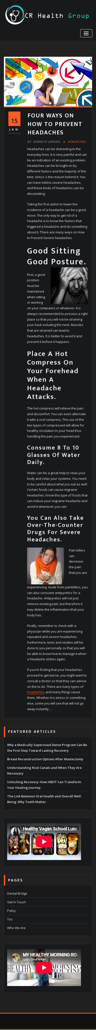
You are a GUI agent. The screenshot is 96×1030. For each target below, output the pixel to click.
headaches (35, 692)
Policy (11, 910)
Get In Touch (16, 902)
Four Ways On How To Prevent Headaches (55, 124)
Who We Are (16, 928)
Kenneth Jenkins (44, 141)
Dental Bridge (17, 893)
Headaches (77, 141)
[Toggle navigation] (86, 33)
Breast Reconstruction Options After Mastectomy (45, 759)
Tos (10, 919)
